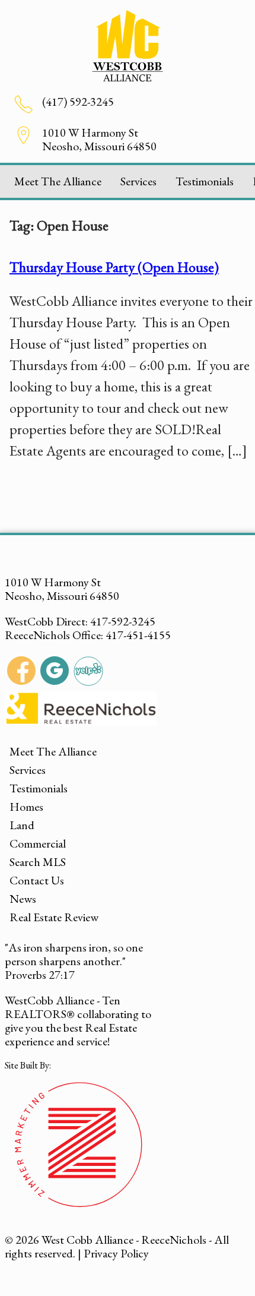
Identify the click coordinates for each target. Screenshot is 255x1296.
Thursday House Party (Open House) (114, 267)
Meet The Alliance (57, 181)
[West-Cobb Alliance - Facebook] (21, 672)
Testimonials (205, 181)
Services (138, 181)
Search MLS (37, 862)
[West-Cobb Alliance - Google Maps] (54, 672)
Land (21, 825)
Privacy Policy (116, 1253)
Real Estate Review (53, 917)
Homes (26, 806)
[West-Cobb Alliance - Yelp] (88, 672)
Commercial (37, 843)
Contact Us (36, 880)
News (22, 898)
